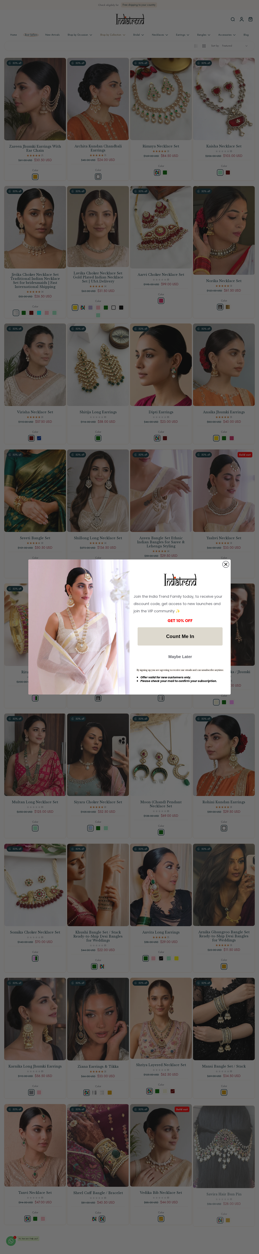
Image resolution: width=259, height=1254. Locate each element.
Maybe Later (180, 656)
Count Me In (180, 636)
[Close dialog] (226, 564)
